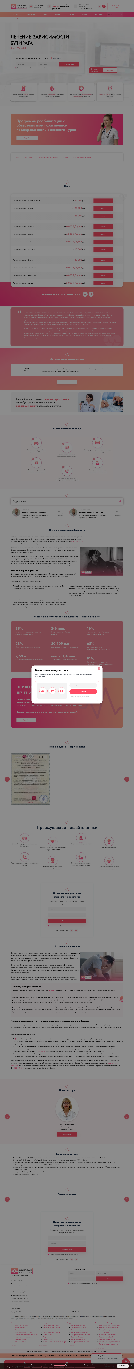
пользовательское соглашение (85, 1367)
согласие (27, 1367)
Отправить (83, 691)
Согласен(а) (123, 1366)
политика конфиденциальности (64, 1367)
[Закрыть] (131, 1365)
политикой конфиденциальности (78, 697)
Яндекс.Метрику (59, 1365)
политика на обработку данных (42, 1367)
